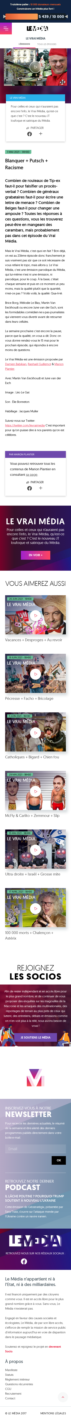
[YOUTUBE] (47, 1261)
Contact (10, 1398)
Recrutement (13, 1393)
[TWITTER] (36, 1261)
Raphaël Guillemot (39, 364)
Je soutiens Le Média (35, 1038)
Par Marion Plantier (21, 454)
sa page (31, 474)
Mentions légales (53, 1413)
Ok (59, 1160)
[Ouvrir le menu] (6, 28)
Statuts (9, 1375)
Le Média (35, 1240)
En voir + (35, 555)
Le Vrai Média (18, 97)
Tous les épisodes (46, 44)
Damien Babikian (15, 364)
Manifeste (11, 1370)
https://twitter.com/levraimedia (25, 425)
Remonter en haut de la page (63, 1397)
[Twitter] (35, 134)
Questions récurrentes (19, 1384)
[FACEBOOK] (24, 1261)
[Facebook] (29, 134)
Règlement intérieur (17, 1379)
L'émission (24, 44)
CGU (8, 1389)
